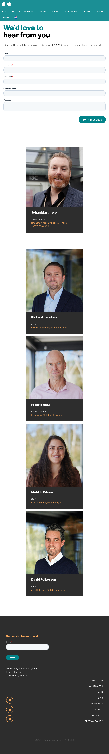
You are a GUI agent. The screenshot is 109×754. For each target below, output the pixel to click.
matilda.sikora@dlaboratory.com (47, 502)
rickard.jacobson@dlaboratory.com (49, 327)
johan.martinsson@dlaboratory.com (49, 222)
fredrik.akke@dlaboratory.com (46, 415)
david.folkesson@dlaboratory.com (48, 590)
